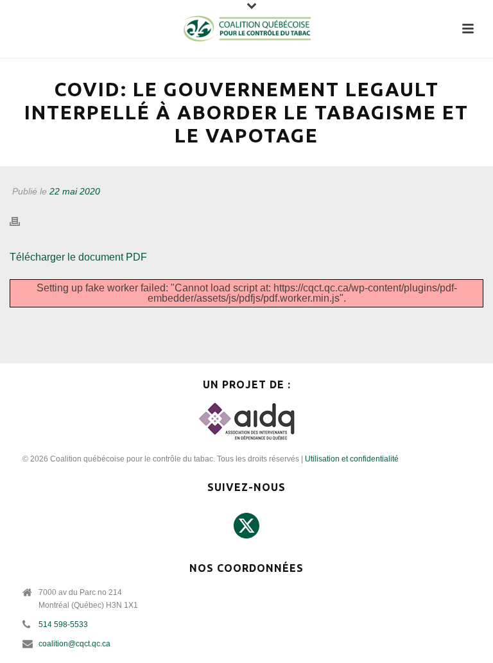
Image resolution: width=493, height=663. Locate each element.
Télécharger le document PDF (78, 257)
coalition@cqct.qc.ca (74, 643)
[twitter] (246, 526)
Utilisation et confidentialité (352, 458)
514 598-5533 (63, 624)
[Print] (21, 221)
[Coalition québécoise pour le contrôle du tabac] (246, 29)
